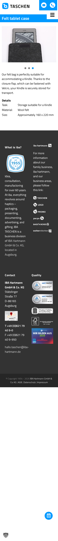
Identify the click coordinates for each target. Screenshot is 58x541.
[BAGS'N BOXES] (42, 224)
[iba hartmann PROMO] (42, 211)
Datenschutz (30, 382)
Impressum (42, 382)
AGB (20, 382)
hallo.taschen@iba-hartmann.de (17, 349)
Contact (9, 15)
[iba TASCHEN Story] (15, 155)
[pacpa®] (42, 218)
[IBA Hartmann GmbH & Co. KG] (42, 145)
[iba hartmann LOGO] (42, 204)
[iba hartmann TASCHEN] (42, 197)
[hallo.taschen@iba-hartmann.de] (43, 5)
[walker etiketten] (42, 231)
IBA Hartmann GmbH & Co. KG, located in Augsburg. (15, 248)
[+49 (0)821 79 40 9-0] (52, 5)
